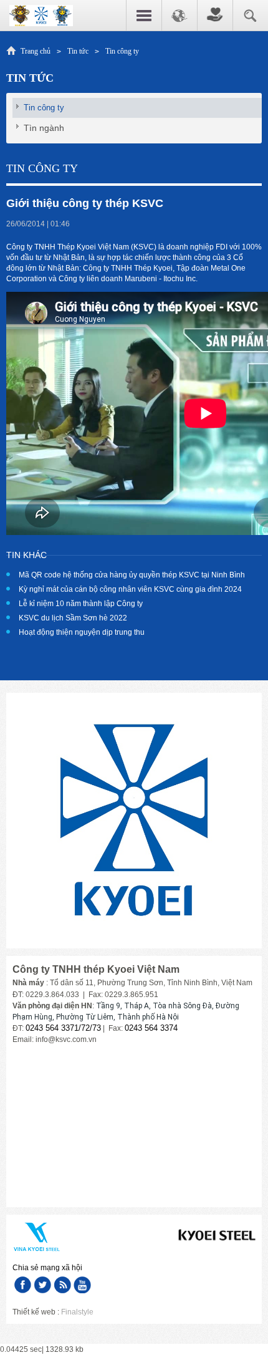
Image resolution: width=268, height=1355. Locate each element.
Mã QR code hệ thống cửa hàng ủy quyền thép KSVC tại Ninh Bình (132, 575)
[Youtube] (82, 1285)
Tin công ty (122, 51)
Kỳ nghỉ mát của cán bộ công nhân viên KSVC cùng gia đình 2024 (130, 589)
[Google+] (62, 1285)
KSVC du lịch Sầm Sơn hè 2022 (73, 618)
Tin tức (78, 51)
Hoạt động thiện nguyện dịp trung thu (82, 632)
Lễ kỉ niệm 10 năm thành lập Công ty (81, 603)
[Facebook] (22, 1285)
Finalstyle (77, 1312)
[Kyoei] (41, 15)
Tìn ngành (44, 128)
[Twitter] (42, 1285)
